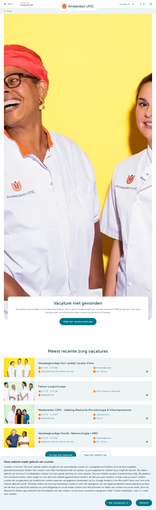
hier (140, 490)
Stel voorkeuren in (118, 502)
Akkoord (144, 502)
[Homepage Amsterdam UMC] (78, 7)
